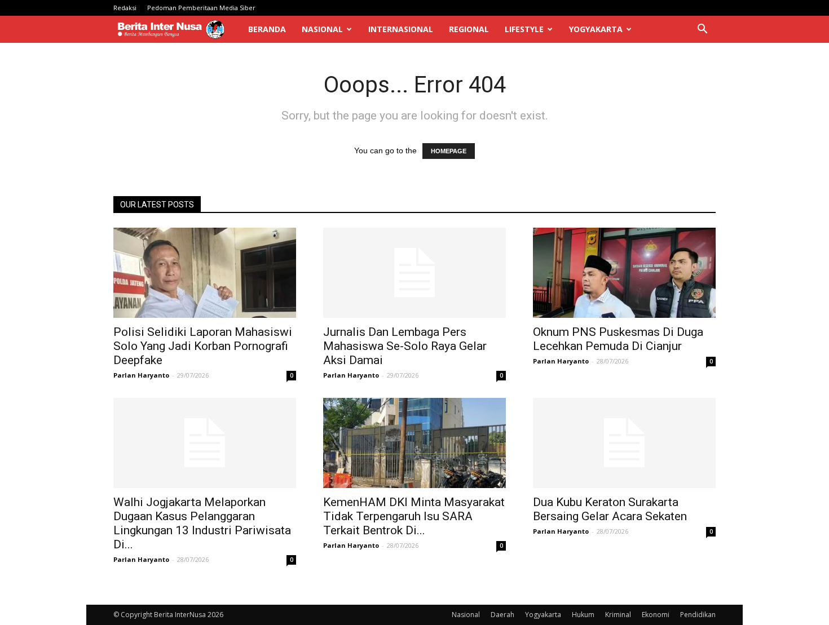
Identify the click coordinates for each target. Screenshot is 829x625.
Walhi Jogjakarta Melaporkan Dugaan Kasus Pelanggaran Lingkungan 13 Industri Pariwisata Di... (202, 523)
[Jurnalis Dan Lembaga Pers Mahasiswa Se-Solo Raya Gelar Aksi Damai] (414, 273)
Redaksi (124, 7)
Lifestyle (524, 29)
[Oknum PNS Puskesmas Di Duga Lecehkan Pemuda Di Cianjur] (624, 273)
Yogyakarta (596, 29)
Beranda (267, 29)
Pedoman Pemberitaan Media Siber (201, 7)
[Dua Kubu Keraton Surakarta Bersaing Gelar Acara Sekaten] (624, 443)
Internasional (400, 29)
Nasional (322, 29)
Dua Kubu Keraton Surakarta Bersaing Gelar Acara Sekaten (610, 509)
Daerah (502, 614)
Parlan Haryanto (141, 375)
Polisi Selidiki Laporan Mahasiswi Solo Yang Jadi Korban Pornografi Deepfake (202, 346)
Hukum (583, 614)
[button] (702, 30)
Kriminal (618, 614)
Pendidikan (698, 614)
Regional (469, 29)
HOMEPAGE (448, 151)
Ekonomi (655, 614)
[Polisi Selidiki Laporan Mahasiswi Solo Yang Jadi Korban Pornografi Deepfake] (204, 273)
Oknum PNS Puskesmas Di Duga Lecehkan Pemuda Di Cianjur (618, 339)
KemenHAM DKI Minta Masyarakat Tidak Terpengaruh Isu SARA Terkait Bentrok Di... (414, 516)
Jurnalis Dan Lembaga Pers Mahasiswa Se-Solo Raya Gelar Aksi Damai (405, 346)
